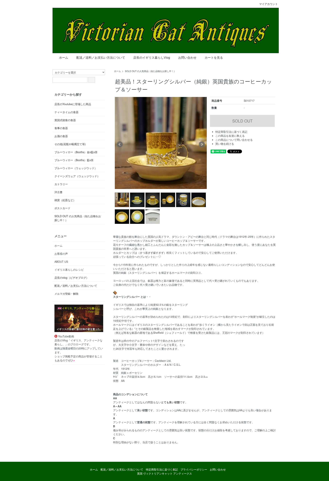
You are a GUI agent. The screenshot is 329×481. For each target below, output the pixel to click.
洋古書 (58, 192)
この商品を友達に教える (230, 136)
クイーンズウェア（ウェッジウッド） (77, 176)
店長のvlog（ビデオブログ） (71, 277)
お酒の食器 (61, 136)
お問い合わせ (187, 57)
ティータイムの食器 (66, 112)
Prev (120, 144)
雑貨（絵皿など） (65, 200)
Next (202, 144)
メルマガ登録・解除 (66, 293)
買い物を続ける (224, 144)
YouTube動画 (65, 336)
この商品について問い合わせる (234, 140)
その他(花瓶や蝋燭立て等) (70, 144)
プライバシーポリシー (193, 469)
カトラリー (61, 184)
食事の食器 (61, 128)
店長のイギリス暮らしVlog (151, 57)
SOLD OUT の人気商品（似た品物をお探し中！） (150, 71)
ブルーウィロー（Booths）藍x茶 (73, 160)
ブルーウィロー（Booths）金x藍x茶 (75, 152)
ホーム (63, 57)
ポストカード (62, 208)
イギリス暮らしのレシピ (69, 269)
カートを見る (214, 57)
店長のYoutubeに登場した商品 (72, 104)
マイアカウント (268, 4)
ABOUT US (61, 261)
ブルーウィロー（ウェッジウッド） (75, 168)
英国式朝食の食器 (65, 120)
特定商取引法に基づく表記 (231, 132)
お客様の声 (61, 253)
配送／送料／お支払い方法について (100, 57)
